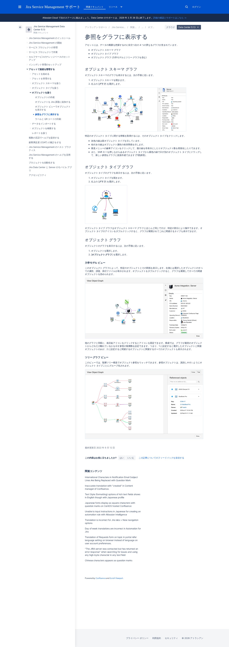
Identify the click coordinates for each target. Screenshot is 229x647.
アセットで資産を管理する (42, 69)
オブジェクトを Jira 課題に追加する (52, 102)
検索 (186, 6)
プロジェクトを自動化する (42, 162)
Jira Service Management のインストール (49, 38)
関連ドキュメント (94, 6)
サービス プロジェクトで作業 (43, 52)
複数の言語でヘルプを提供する (44, 137)
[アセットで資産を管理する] (143, 27)
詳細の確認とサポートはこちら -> (169, 17)
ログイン (196, 6)
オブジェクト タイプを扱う (45, 88)
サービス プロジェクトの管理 (43, 47)
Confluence (101, 578)
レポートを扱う (39, 133)
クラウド (170, 27)
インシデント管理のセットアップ (45, 64)
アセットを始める (40, 74)
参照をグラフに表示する (47, 114)
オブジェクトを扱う (41, 92)
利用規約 (156, 638)
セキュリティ (171, 638)
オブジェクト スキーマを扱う (46, 83)
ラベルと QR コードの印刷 (48, 119)
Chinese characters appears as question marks (108, 560)
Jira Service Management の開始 (45, 42)
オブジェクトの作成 (45, 97)
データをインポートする (44, 123)
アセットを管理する (41, 78)
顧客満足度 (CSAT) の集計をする (45, 142)
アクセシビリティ (37, 175)
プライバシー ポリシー (137, 638)
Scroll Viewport (116, 578)
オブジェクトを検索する (44, 128)
